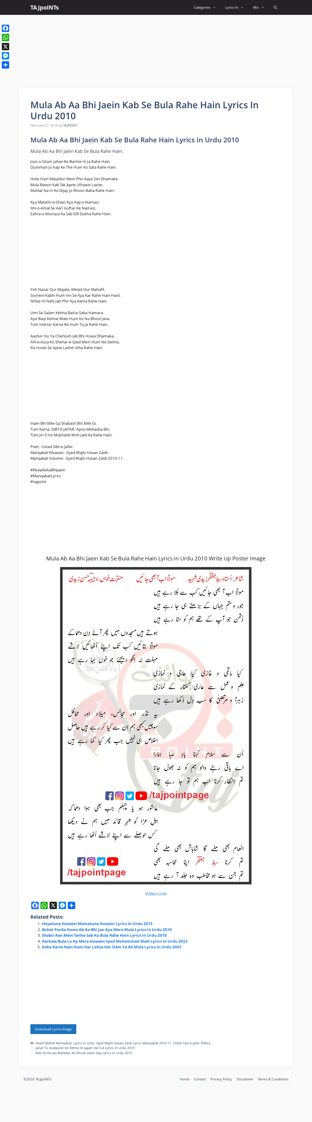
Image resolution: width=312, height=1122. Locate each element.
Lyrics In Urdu (84, 1043)
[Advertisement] (156, 51)
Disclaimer (245, 1079)
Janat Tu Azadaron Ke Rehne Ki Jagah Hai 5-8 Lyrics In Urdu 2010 (85, 1048)
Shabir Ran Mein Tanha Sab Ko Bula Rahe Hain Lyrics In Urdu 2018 (104, 935)
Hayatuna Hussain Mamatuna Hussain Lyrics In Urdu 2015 (97, 923)
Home (184, 1079)
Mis (256, 7)
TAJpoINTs (44, 7)
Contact (200, 1079)
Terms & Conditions (273, 1079)
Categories (202, 7)
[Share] (5, 64)
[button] (275, 7)
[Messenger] (5, 55)
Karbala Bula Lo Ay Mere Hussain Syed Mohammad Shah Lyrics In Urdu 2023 (115, 941)
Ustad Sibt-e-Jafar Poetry (191, 1043)
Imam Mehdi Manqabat (54, 1043)
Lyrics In (231, 7)
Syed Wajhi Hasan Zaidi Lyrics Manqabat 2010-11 (133, 1043)
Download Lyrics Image (53, 1029)
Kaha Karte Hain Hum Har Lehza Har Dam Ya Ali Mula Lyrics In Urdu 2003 (111, 947)
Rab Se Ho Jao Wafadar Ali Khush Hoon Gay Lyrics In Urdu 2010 (84, 1053)
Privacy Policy (221, 1079)
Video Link (156, 894)
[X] (5, 46)
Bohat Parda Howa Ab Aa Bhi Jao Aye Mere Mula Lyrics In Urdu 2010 (107, 929)
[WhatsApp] (5, 37)
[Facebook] (5, 28)
